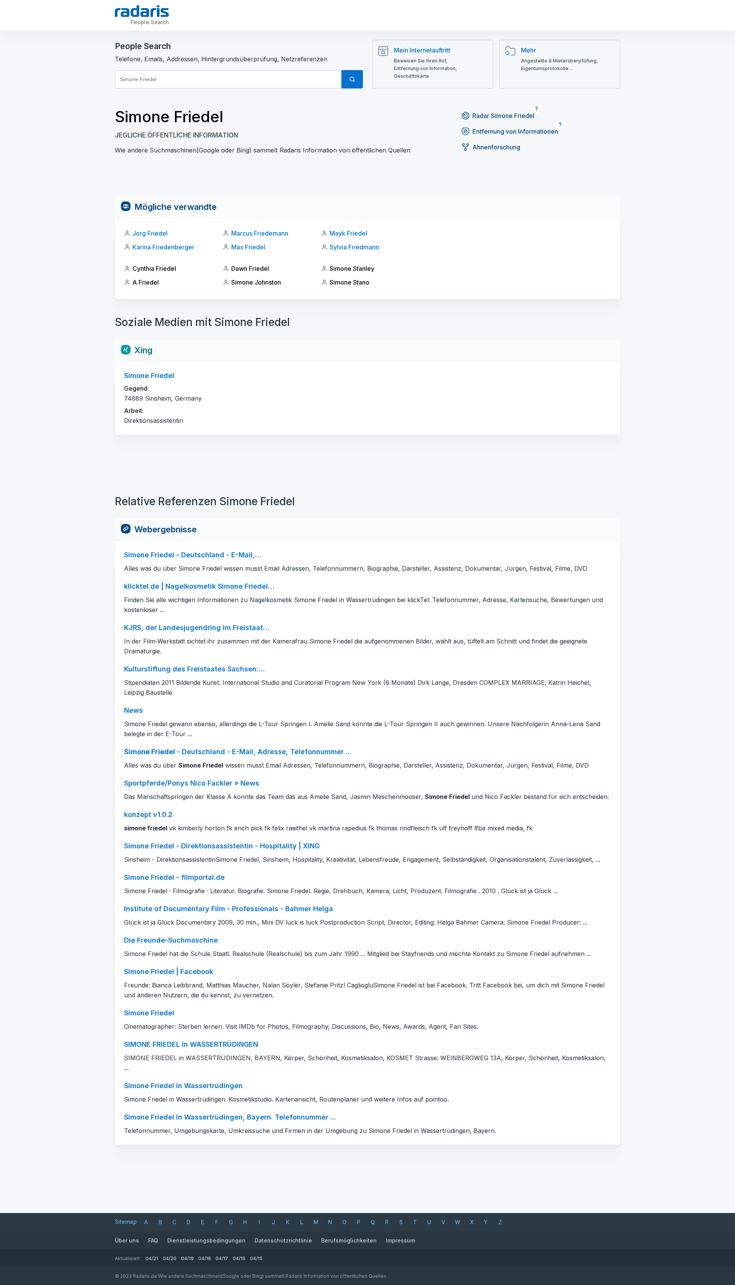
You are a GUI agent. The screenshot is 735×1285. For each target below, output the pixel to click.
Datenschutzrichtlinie (283, 1240)
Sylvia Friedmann (354, 247)
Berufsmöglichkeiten (349, 1240)
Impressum (400, 1240)
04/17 (222, 1258)
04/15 (256, 1258)
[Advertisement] (367, 179)
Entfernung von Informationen (515, 131)
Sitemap (126, 1221)
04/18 (204, 1258)
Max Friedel (248, 247)
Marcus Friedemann (259, 233)
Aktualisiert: (128, 1258)
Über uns (127, 1240)
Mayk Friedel (348, 233)
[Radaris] (142, 11)
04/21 (151, 1258)
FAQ (153, 1240)
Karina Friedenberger (163, 247)
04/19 (187, 1258)
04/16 (239, 1258)
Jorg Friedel (150, 233)
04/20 (169, 1258)
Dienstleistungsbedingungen (206, 1240)
